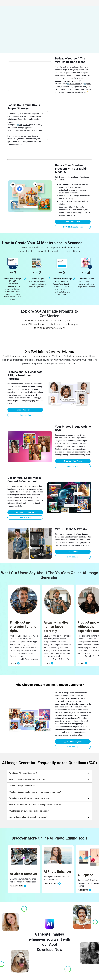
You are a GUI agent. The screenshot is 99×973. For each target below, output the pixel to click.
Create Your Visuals (73, 222)
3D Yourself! (73, 552)
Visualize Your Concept (25, 512)
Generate (49, 43)
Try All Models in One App (73, 227)
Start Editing (83, 890)
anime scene (74, 449)
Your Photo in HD (51, 884)
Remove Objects (16, 886)
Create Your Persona (25, 410)
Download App (25, 415)
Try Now (13, 663)
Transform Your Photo (73, 461)
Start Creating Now (74, 742)
